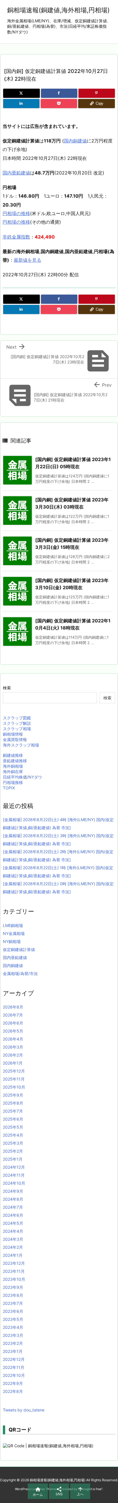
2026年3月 (13, 1047)
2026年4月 (13, 1039)
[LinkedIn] (21, 103)
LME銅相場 (13, 925)
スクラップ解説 (17, 723)
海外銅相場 (13, 766)
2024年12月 (14, 1167)
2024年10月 (14, 1183)
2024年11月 (14, 1175)
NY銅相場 (12, 941)
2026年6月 (13, 1022)
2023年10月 (14, 1279)
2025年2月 (13, 1151)
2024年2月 (13, 1247)
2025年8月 (13, 1103)
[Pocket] (59, 103)
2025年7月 (13, 1111)
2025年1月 (13, 1159)
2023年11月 (14, 1271)
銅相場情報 (13, 734)
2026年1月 (13, 1063)
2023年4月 (13, 1327)
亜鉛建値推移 (15, 760)
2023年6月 (13, 1311)
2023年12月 (14, 1263)
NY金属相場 (14, 933)
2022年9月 (13, 1383)
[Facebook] (59, 93)
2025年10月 (14, 1087)
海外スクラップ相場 (21, 744)
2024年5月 (13, 1223)
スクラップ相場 (17, 728)
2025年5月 (13, 1127)
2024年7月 (13, 1207)
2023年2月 (13, 1343)
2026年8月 (13, 1006)
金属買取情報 (15, 739)
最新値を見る (27, 260)
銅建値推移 (13, 755)
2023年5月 (13, 1319)
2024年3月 (13, 1239)
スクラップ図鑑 (17, 717)
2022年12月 (14, 1359)
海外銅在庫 (13, 771)
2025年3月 (13, 1143)
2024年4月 (13, 1231)
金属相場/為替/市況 (20, 973)
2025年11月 (14, 1079)
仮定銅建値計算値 (19, 949)
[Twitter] (21, 93)
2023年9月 (13, 1287)
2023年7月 (13, 1303)
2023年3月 (13, 1335)
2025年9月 (13, 1095)
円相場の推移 (16, 213)
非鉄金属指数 (16, 237)
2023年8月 (13, 1295)
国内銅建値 (75, 141)
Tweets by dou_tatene (23, 1409)
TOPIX (9, 787)
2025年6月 (13, 1119)
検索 (7, 687)
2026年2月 (13, 1055)
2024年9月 (13, 1191)
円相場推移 (13, 782)
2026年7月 (13, 1014)
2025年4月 (13, 1135)
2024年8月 (13, 1199)
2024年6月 (13, 1215)
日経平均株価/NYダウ (22, 777)
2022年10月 (14, 1375)
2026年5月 (13, 1031)
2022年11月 (13, 1367)
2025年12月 (14, 1071)
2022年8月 (13, 1391)
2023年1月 (13, 1351)
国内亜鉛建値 (16, 173)
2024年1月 (13, 1255)
